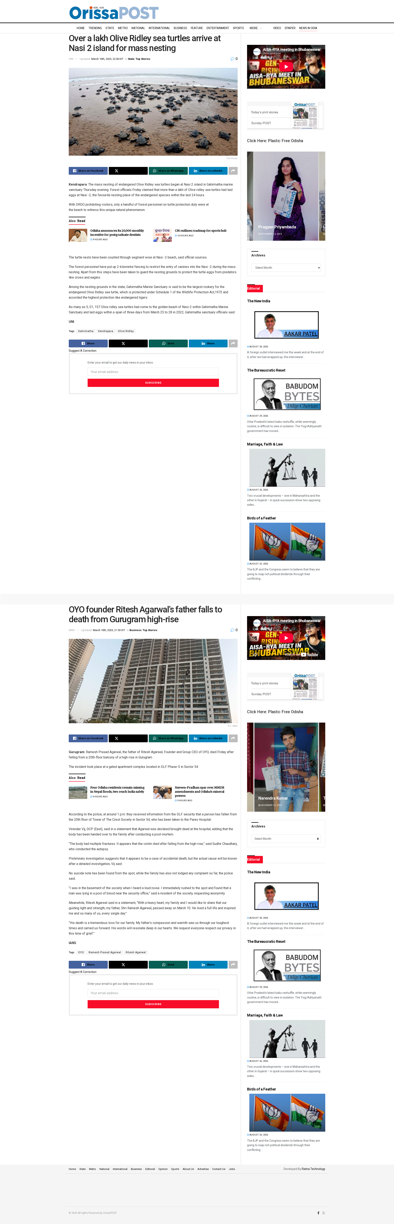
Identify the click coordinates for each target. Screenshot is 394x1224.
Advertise (203, 1169)
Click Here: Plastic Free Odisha (275, 140)
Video (277, 28)
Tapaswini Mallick (274, 798)
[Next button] (322, 196)
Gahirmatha (86, 331)
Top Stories (143, 58)
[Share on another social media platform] (233, 171)
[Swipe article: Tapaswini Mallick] (286, 767)
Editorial (150, 1169)
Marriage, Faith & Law (265, 444)
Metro (123, 28)
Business (180, 28)
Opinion (163, 1169)
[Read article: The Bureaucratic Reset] (287, 394)
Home (81, 28)
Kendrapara (105, 331)
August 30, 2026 (258, 346)
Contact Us (218, 1169)
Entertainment (218, 28)
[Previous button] (250, 196)
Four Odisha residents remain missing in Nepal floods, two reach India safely (117, 789)
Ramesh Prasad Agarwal (105, 952)
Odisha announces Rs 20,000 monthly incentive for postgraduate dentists (117, 233)
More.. (254, 28)
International (159, 28)
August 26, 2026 (258, 489)
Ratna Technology (313, 1169)
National (138, 28)
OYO (81, 952)
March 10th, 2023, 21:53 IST (109, 630)
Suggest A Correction (82, 350)
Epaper (290, 28)
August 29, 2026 (258, 416)
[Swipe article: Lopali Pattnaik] (286, 196)
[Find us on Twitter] (323, 1213)
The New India (258, 301)
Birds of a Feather (261, 518)
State (109, 28)
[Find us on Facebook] (318, 1213)
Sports (238, 28)
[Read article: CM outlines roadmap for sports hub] (162, 235)
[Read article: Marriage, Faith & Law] (287, 468)
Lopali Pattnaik (271, 226)
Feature (197, 28)
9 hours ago (100, 239)
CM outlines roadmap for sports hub (201, 230)
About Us (188, 1169)
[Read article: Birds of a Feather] (287, 542)
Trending (95, 28)
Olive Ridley (126, 331)
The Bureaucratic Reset (266, 370)
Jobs (232, 1169)
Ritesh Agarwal (136, 952)
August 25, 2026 (258, 563)
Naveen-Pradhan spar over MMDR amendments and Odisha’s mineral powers (199, 791)
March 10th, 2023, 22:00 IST (107, 58)
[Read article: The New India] (287, 324)
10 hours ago (185, 235)
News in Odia (308, 28)
